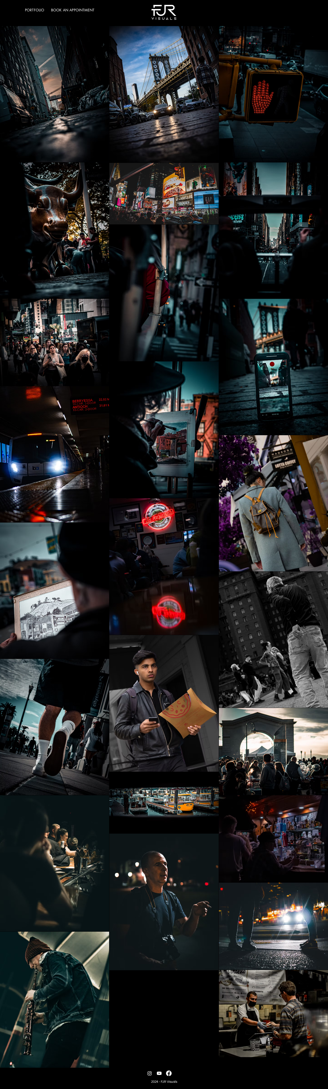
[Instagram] (149, 1073)
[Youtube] (159, 1073)
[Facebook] (169, 1073)
